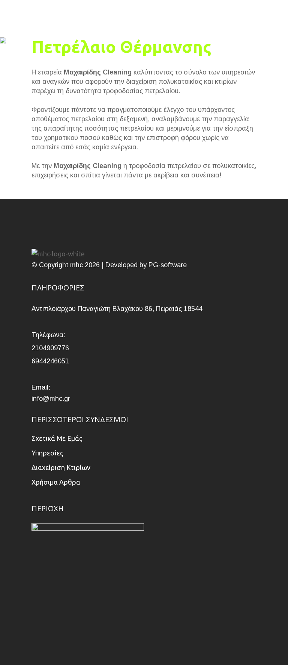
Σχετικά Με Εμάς (57, 438)
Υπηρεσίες (47, 453)
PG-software (167, 265)
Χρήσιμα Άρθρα (56, 482)
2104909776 (50, 348)
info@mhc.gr (51, 398)
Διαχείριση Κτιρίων (61, 467)
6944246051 (50, 361)
